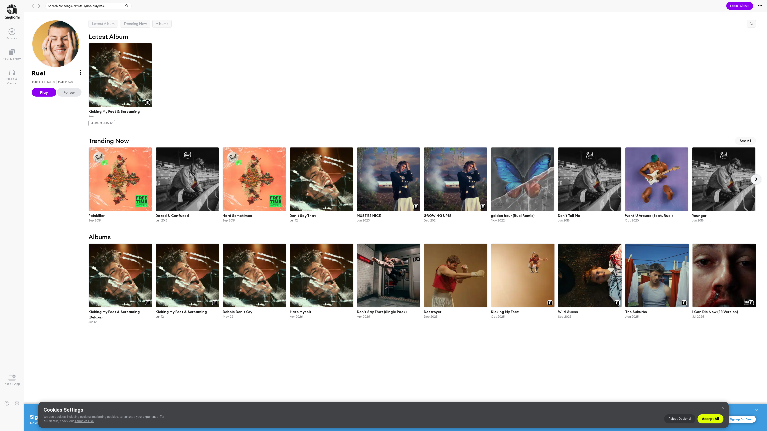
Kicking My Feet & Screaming (114, 111)
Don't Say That (303, 215)
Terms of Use (84, 421)
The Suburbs (636, 311)
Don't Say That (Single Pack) (381, 311)
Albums (162, 23)
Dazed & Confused (172, 215)
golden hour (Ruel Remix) (513, 215)
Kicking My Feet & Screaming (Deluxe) (114, 314)
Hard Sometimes (237, 215)
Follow (69, 92)
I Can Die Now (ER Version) (715, 311)
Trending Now (135, 23)
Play (44, 92)
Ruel (91, 116)
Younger (699, 215)
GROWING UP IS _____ (443, 215)
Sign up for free (740, 419)
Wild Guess (568, 311)
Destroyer (432, 311)
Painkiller (96, 215)
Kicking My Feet (505, 311)
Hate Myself (300, 311)
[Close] (722, 408)
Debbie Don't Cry (237, 311)
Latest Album (103, 23)
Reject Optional (680, 419)
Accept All (710, 419)
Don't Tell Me (569, 215)
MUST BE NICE (369, 215)
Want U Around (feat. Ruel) (649, 215)
